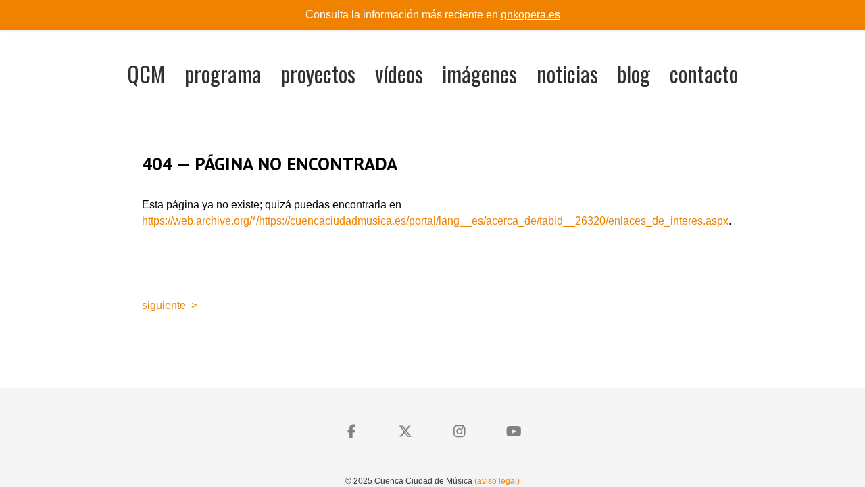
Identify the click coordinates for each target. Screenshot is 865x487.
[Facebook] (351, 431)
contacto (704, 73)
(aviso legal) (497, 481)
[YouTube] (513, 431)
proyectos (317, 73)
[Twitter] (405, 431)
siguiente (164, 305)
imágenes (479, 73)
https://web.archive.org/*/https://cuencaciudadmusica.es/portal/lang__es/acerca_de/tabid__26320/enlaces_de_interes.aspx (435, 221)
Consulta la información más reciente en (432, 14)
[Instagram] (459, 431)
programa (223, 73)
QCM (146, 73)
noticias (567, 73)
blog (633, 73)
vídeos (399, 73)
